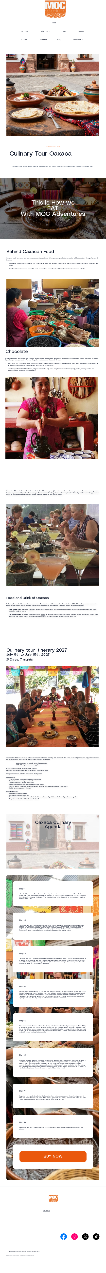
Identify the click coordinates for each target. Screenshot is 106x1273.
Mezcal (43, 614)
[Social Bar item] (63, 1236)
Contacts (46, 1210)
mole (73, 358)
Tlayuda (31, 609)
